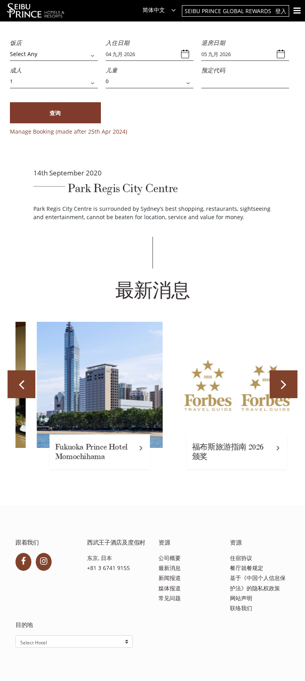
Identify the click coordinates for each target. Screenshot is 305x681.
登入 (280, 11)
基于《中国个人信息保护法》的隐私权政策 (258, 582)
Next (283, 384)
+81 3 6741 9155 (108, 568)
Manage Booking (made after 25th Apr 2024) (68, 131)
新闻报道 (169, 578)
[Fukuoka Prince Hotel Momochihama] (84, 385)
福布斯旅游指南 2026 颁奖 (212, 451)
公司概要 (169, 558)
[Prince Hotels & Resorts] (38, 10)
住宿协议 (241, 558)
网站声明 (241, 598)
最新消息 (169, 568)
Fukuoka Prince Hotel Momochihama (75, 451)
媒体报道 (169, 588)
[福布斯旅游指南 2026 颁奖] (221, 385)
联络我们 (241, 608)
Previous (21, 384)
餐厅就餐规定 (246, 568)
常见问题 (169, 598)
